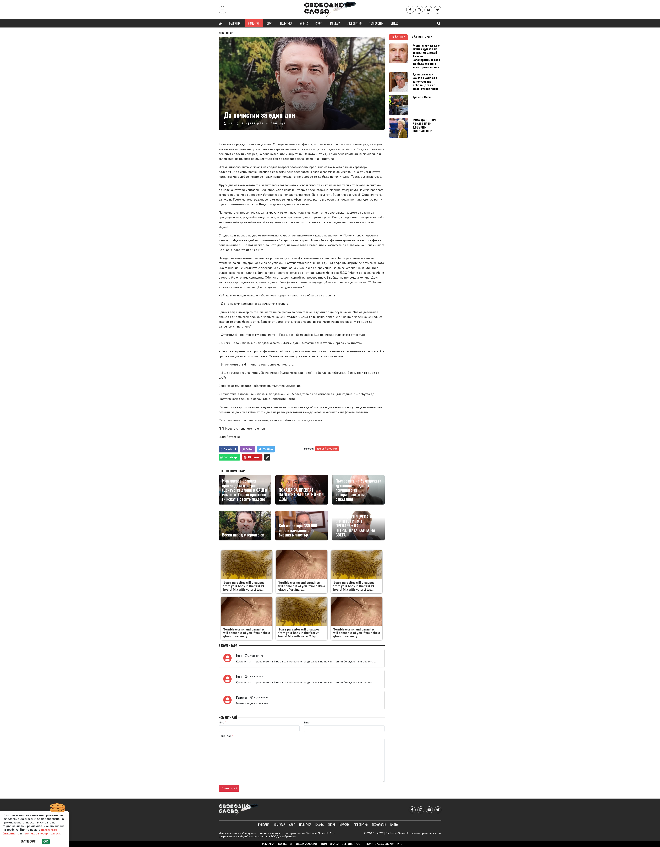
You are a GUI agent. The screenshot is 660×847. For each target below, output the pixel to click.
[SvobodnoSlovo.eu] (239, 810)
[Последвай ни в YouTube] (428, 10)
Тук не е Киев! (422, 97)
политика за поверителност (41, 833)
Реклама (268, 844)
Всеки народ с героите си (243, 534)
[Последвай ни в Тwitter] (437, 10)
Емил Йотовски (327, 449)
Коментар (253, 23)
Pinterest (254, 457)
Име (222, 722)
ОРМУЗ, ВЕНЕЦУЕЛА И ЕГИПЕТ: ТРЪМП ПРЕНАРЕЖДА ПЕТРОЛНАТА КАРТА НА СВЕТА (355, 525)
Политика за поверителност (341, 844)
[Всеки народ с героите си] (245, 525)
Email (307, 722)
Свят (270, 23)
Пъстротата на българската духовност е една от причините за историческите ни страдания (358, 489)
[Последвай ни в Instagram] (419, 10)
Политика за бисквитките (384, 844)
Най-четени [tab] (398, 37)
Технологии (376, 23)
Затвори (28, 841)
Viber (250, 449)
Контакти (285, 844)
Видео (394, 23)
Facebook (230, 449)
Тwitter (268, 449)
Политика (286, 23)
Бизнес (304, 23)
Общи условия (306, 844)
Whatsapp (231, 457)
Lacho (230, 123)
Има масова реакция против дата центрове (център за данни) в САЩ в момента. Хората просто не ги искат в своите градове (244, 489)
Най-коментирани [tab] (421, 37)
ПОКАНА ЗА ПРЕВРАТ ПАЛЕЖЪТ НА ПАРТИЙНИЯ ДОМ (301, 494)
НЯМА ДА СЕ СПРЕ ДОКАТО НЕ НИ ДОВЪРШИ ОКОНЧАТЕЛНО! (424, 125)
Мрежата (335, 23)
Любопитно (355, 23)
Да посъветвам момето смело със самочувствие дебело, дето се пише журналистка (425, 81)
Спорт (319, 23)
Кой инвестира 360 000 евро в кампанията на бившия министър (298, 530)
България (234, 23)
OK (45, 841)
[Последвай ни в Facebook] (410, 10)
